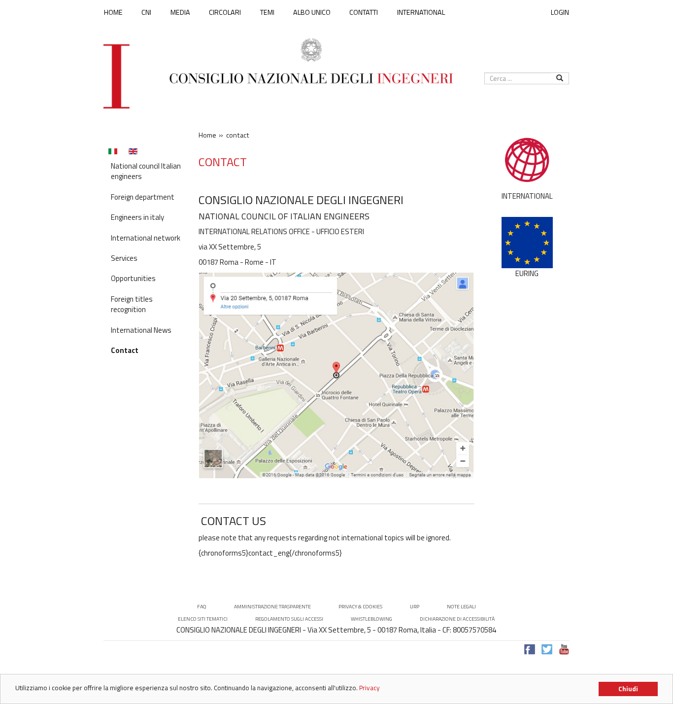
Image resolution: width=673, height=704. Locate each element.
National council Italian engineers (146, 171)
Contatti (363, 12)
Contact (124, 350)
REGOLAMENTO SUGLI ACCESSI (289, 619)
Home (113, 12)
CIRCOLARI (225, 12)
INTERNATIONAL (421, 12)
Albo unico (312, 12)
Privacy (369, 688)
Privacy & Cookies (360, 606)
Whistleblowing (371, 619)
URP (414, 606)
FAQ (201, 606)
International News (141, 330)
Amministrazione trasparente (272, 606)
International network (145, 238)
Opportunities (133, 278)
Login (560, 12)
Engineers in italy (137, 217)
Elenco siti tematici (203, 619)
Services (124, 258)
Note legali (461, 606)
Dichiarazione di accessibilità (457, 619)
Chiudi (628, 689)
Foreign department (142, 197)
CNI (146, 12)
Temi (267, 12)
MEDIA (180, 12)
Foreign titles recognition (132, 304)
